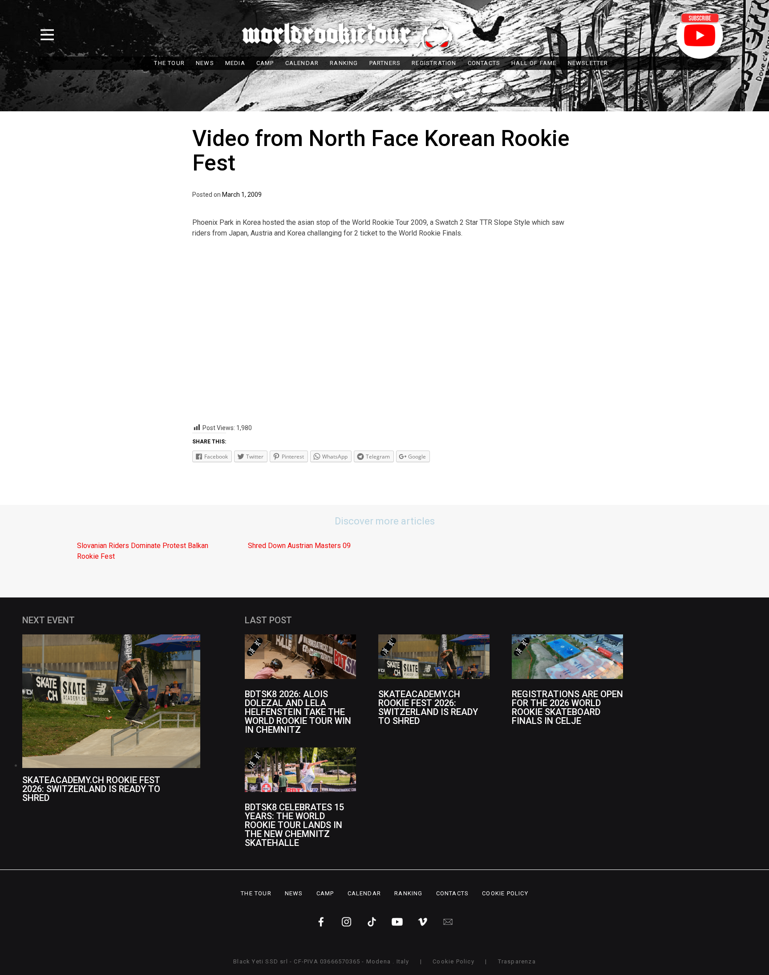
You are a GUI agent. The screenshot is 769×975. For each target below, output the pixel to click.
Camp (265, 63)
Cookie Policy (505, 893)
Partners (385, 63)
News (205, 63)
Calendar (302, 63)
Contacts (484, 63)
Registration (434, 63)
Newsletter (588, 63)
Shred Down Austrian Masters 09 (299, 545)
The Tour (169, 63)
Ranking (344, 63)
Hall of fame (533, 63)
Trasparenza (517, 961)
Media (235, 63)
